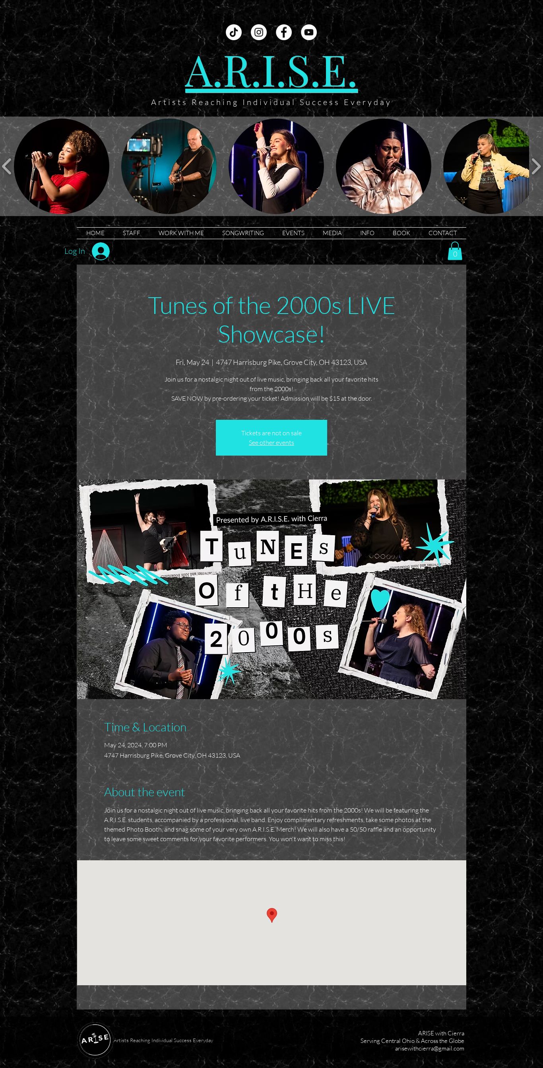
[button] (61, 166)
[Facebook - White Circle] (284, 32)
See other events (271, 442)
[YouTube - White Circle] (309, 32)
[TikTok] (234, 32)
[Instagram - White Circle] (259, 32)
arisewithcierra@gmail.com (429, 1048)
